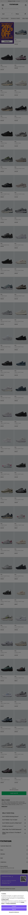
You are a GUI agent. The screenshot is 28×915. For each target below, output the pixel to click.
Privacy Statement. (11, 903)
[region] (14, 903)
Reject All (14, 909)
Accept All (14, 906)
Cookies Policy (5, 899)
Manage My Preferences (14, 912)
